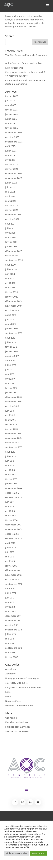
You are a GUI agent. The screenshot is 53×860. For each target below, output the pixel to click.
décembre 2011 (13, 616)
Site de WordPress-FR (17, 731)
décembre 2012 (13, 570)
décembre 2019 (13, 301)
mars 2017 (10, 383)
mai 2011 (9, 638)
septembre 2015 (13, 447)
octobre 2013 (12, 534)
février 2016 (11, 424)
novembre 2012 (13, 575)
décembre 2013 (13, 524)
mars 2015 (10, 474)
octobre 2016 (12, 406)
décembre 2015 (13, 433)
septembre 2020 (14, 260)
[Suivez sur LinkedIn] (30, 802)
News (8, 696)
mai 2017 (9, 374)
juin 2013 (9, 552)
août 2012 (10, 588)
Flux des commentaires (17, 727)
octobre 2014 (12, 493)
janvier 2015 (11, 483)
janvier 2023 (11, 169)
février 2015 (11, 479)
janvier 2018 (11, 351)
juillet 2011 (10, 634)
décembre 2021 (13, 214)
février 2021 (11, 242)
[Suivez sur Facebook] (15, 802)
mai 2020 (10, 278)
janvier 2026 (11, 96)
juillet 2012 (10, 593)
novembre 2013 (13, 529)
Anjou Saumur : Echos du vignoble (23, 63)
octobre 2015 (12, 442)
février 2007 (11, 657)
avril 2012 (10, 607)
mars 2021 (10, 237)
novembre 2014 (13, 488)
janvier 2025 (11, 114)
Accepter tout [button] (38, 853)
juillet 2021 (10, 228)
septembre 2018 (13, 333)
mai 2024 (10, 123)
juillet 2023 (11, 150)
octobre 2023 (12, 137)
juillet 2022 (11, 182)
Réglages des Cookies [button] (16, 853)
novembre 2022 (13, 178)
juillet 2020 (11, 269)
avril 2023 (10, 160)
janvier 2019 (11, 328)
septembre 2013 (13, 538)
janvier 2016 (11, 429)
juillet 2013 (10, 547)
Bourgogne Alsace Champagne (22, 678)
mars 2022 (10, 201)
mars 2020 (10, 287)
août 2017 (10, 360)
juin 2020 (10, 274)
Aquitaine (10, 673)
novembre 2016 (13, 401)
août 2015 (10, 452)
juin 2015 (9, 461)
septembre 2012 (13, 584)
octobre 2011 (11, 625)
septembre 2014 (13, 497)
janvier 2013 (11, 566)
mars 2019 (10, 324)
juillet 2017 (10, 365)
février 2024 (11, 128)
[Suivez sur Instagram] (23, 802)
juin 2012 (9, 597)
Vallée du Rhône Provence (19, 705)
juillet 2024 (11, 119)
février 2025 (11, 109)
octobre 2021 (12, 219)
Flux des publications (16, 722)
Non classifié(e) (13, 701)
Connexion (11, 717)
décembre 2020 (13, 251)
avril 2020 (10, 283)
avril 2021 (10, 232)
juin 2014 (9, 502)
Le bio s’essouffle (14, 67)
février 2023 (11, 164)
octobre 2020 (12, 255)
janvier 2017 (11, 392)
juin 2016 (9, 410)
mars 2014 (10, 515)
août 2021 (10, 223)
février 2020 (11, 292)
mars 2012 (10, 611)
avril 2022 (10, 196)
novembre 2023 (13, 132)
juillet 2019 (10, 315)
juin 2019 (9, 319)
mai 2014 (9, 506)
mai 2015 (9, 465)
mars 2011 (10, 643)
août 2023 (10, 146)
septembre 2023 (14, 141)
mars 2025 (10, 105)
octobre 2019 (12, 310)
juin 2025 (10, 100)
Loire (8, 692)
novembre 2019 (13, 305)
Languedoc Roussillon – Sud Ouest (23, 687)
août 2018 (10, 337)
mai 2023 (10, 155)
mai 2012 (9, 602)
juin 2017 (9, 369)
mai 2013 (9, 556)
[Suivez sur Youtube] (38, 802)
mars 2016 (10, 420)
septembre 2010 (13, 648)
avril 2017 (10, 378)
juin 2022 (10, 187)
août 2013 (10, 543)
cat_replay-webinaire (16, 683)
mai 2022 (10, 191)
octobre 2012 (12, 579)
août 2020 (10, 264)
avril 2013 (10, 561)
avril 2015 (10, 470)
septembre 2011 (13, 629)
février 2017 (11, 388)
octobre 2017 (12, 356)
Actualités (10, 669)
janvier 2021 (11, 246)
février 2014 (11, 520)
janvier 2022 (11, 210)
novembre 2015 (13, 438)
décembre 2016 (13, 397)
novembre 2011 (13, 620)
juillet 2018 (10, 342)
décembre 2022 (13, 173)
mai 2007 (10, 652)
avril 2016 (10, 415)
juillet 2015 (10, 456)
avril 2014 (10, 511)
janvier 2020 (11, 296)
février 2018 (11, 347)
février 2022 (11, 205)
